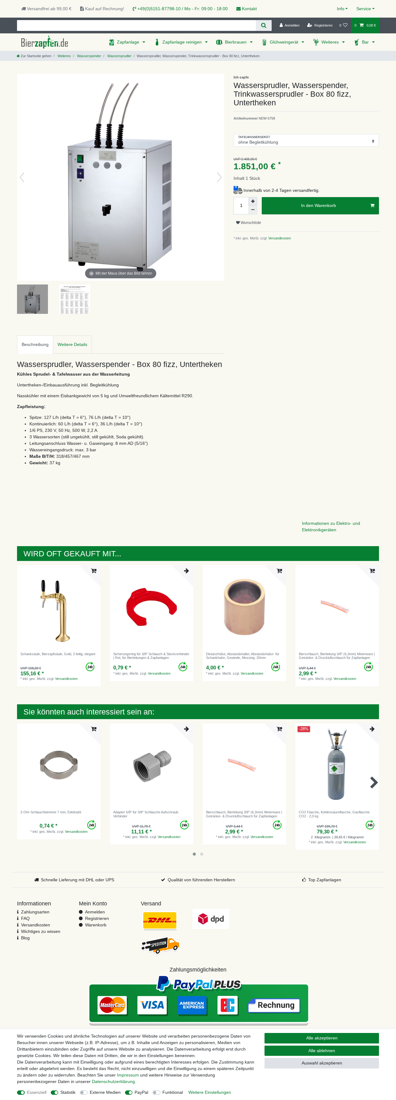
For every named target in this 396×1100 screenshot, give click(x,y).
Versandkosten (279, 238)
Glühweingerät (284, 42)
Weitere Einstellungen (209, 1092)
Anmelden (95, 911)
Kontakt (249, 8)
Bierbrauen (236, 42)
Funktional (172, 1092)
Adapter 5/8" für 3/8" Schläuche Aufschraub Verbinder (145, 814)
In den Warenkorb (318, 205)
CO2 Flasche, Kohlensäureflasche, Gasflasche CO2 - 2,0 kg (334, 814)
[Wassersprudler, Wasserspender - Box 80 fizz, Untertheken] (32, 299)
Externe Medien (105, 1092)
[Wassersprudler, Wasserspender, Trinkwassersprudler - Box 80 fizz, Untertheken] (74, 299)
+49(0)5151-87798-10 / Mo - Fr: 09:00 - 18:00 (182, 8)
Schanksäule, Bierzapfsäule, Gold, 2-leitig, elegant (57, 654)
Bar (366, 42)
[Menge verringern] (252, 210)
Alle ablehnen (321, 1050)
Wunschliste (250, 223)
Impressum (128, 1075)
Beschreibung (35, 344)
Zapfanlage (128, 42)
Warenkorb (95, 924)
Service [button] (363, 8)
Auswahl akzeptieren (322, 1062)
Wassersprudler (118, 56)
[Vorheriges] (22, 177)
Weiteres (330, 42)
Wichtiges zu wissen (40, 931)
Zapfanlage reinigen (182, 42)
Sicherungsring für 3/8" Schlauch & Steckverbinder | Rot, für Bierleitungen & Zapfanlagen (151, 656)
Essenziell (36, 1092)
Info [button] (340, 8)
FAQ (25, 918)
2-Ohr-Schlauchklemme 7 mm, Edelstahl (50, 812)
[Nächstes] (219, 177)
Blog (25, 937)
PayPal (141, 1092)
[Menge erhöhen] (252, 201)
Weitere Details (72, 344)
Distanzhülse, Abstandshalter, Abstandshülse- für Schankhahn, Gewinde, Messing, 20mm (242, 656)
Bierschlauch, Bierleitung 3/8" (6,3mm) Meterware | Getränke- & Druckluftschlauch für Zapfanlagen (337, 656)
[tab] (35, 344)
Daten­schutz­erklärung (113, 1081)
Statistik (67, 1092)
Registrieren (97, 918)
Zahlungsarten (35, 911)
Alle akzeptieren (322, 1037)
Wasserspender (88, 56)
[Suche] (264, 25)
